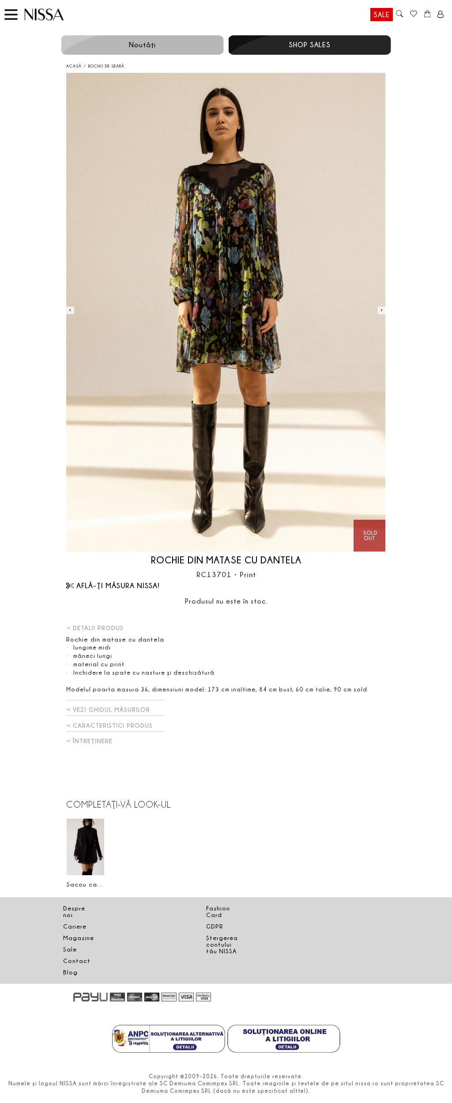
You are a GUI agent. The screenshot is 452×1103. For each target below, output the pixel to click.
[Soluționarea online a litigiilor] (283, 1040)
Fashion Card (218, 911)
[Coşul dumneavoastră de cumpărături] (427, 14)
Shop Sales (310, 44)
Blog (70, 972)
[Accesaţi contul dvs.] (440, 14)
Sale (381, 14)
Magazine (78, 938)
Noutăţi (142, 44)
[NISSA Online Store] (52, 14)
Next (381, 310)
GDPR (214, 926)
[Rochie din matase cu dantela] (225, 312)
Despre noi (74, 911)
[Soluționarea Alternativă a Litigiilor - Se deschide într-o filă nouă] (168, 1040)
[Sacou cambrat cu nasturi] (85, 846)
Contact (76, 961)
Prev (70, 310)
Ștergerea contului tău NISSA (222, 944)
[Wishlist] (413, 14)
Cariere (75, 926)
